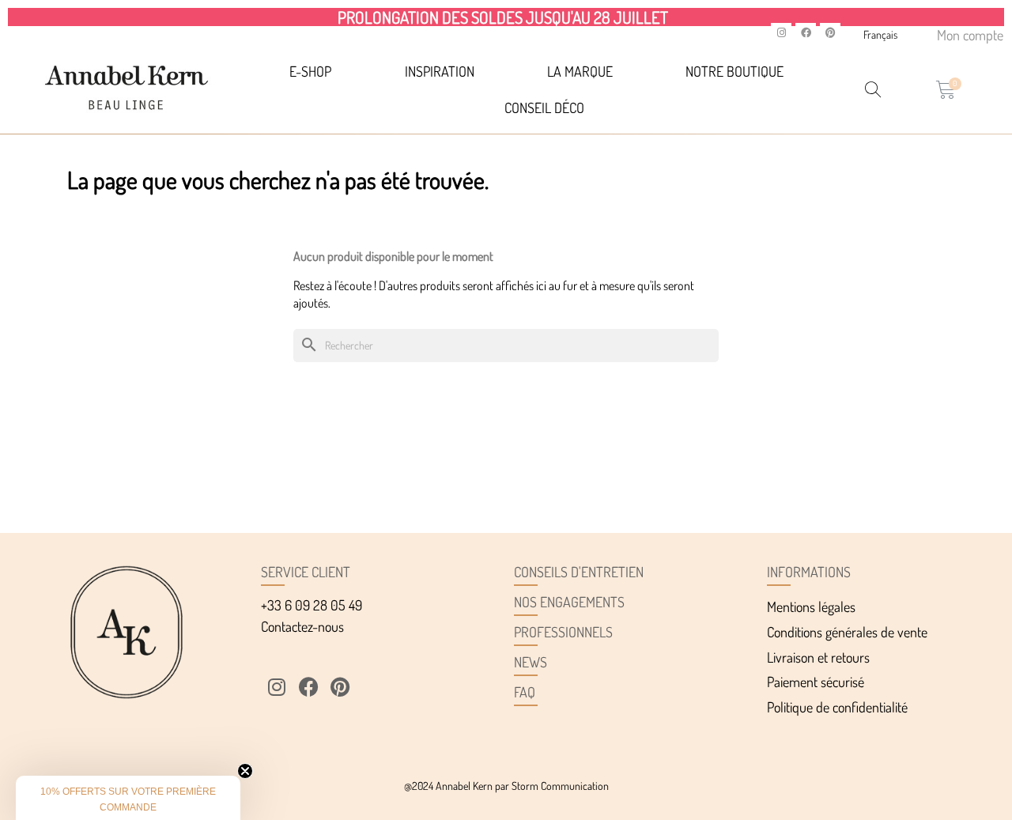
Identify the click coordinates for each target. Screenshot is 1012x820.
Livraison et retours (818, 657)
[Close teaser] (245, 771)
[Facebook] (805, 33)
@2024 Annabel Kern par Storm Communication (506, 785)
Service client (305, 571)
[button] (128, 798)
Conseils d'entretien (579, 571)
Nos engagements (569, 601)
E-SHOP (310, 71)
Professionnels (563, 632)
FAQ (524, 692)
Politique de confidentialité (837, 707)
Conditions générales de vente (847, 632)
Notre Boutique (734, 71)
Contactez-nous (302, 626)
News (530, 662)
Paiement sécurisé (815, 681)
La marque (580, 71)
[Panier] (946, 89)
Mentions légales (811, 606)
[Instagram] (781, 33)
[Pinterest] (830, 33)
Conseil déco (544, 107)
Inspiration (439, 71)
